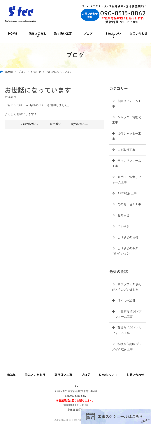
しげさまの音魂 (127, 237)
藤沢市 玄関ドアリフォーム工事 (127, 330)
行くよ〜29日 (126, 300)
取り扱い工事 (63, 33)
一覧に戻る (54, 124)
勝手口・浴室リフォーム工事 (126, 179)
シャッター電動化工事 (126, 120)
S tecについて (113, 35)
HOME (12, 33)
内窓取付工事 (126, 149)
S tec (75, 386)
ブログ (88, 33)
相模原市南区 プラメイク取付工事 (127, 347)
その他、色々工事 (129, 204)
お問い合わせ (138, 33)
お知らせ (36, 71)
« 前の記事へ (29, 124)
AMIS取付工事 (127, 193)
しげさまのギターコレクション (126, 251)
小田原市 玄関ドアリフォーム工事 (127, 314)
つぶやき (123, 226)
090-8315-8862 (78, 395)
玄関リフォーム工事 (126, 103)
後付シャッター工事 (126, 136)
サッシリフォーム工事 (126, 163)
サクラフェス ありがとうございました (127, 287)
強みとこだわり (38, 35)
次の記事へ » (79, 124)
